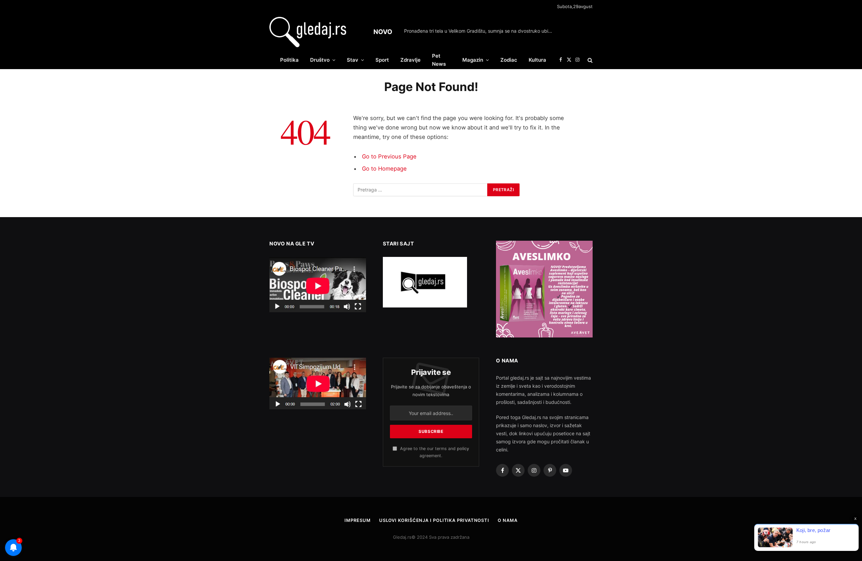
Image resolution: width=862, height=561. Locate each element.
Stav (352, 60)
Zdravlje (410, 60)
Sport (382, 60)
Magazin (472, 60)
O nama (507, 520)
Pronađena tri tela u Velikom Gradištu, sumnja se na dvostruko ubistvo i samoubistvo (480, 31)
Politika (289, 60)
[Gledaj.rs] (307, 32)
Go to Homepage (384, 168)
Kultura (537, 60)
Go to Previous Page (389, 156)
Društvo (320, 60)
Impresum (357, 520)
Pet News (439, 60)
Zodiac (508, 60)
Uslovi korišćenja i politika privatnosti (434, 520)
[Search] (589, 59)
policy (463, 448)
